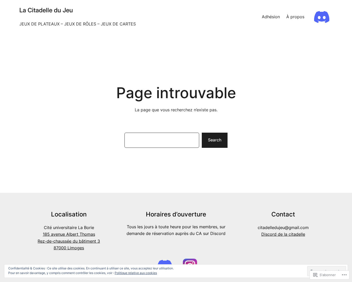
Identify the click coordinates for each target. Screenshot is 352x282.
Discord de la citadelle (283, 234)
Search (214, 140)
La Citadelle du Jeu (46, 10)
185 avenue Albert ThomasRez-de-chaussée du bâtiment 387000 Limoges (69, 241)
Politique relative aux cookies (136, 273)
